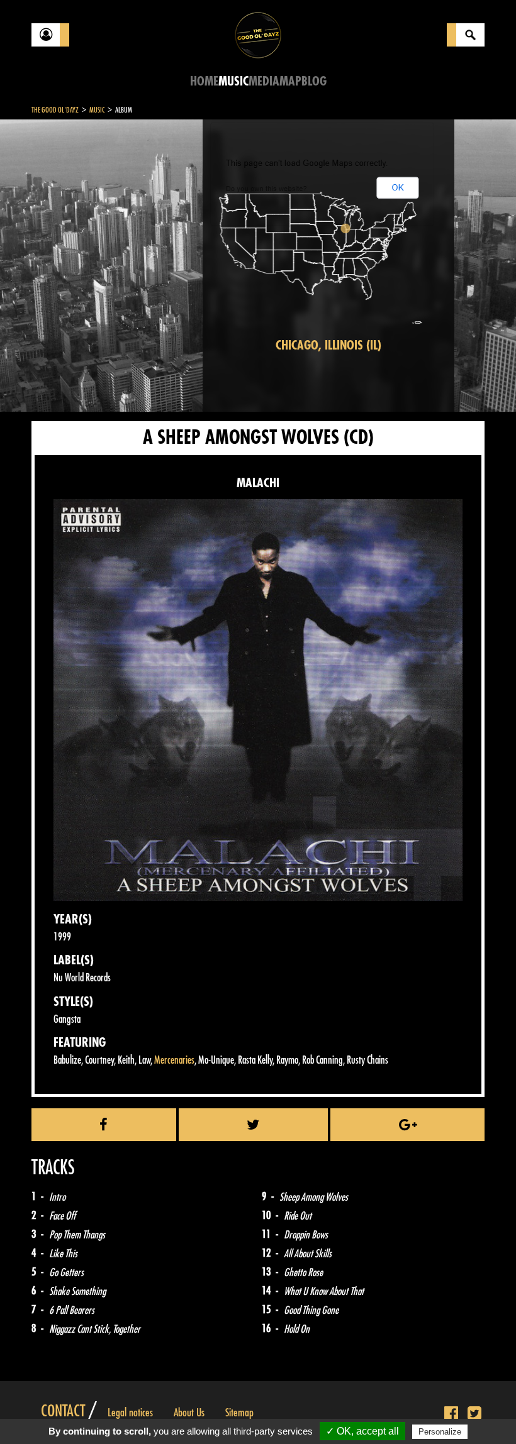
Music (233, 81)
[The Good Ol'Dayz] (258, 34)
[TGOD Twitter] (474, 1414)
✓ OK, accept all (362, 1431)
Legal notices (130, 1412)
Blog (314, 81)
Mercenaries (174, 1060)
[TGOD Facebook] (451, 1414)
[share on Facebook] (103, 1124)
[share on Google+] (407, 1124)
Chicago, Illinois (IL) (328, 345)
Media (264, 81)
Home (204, 81)
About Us (189, 1412)
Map (290, 81)
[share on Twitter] (253, 1124)
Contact (63, 1411)
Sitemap (239, 1412)
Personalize (439, 1431)
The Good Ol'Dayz (55, 110)
